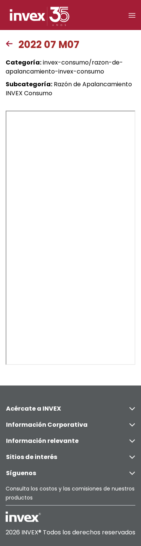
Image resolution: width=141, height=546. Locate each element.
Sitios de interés (31, 457)
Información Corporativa (47, 424)
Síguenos (21, 473)
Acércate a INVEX (33, 408)
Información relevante (42, 440)
